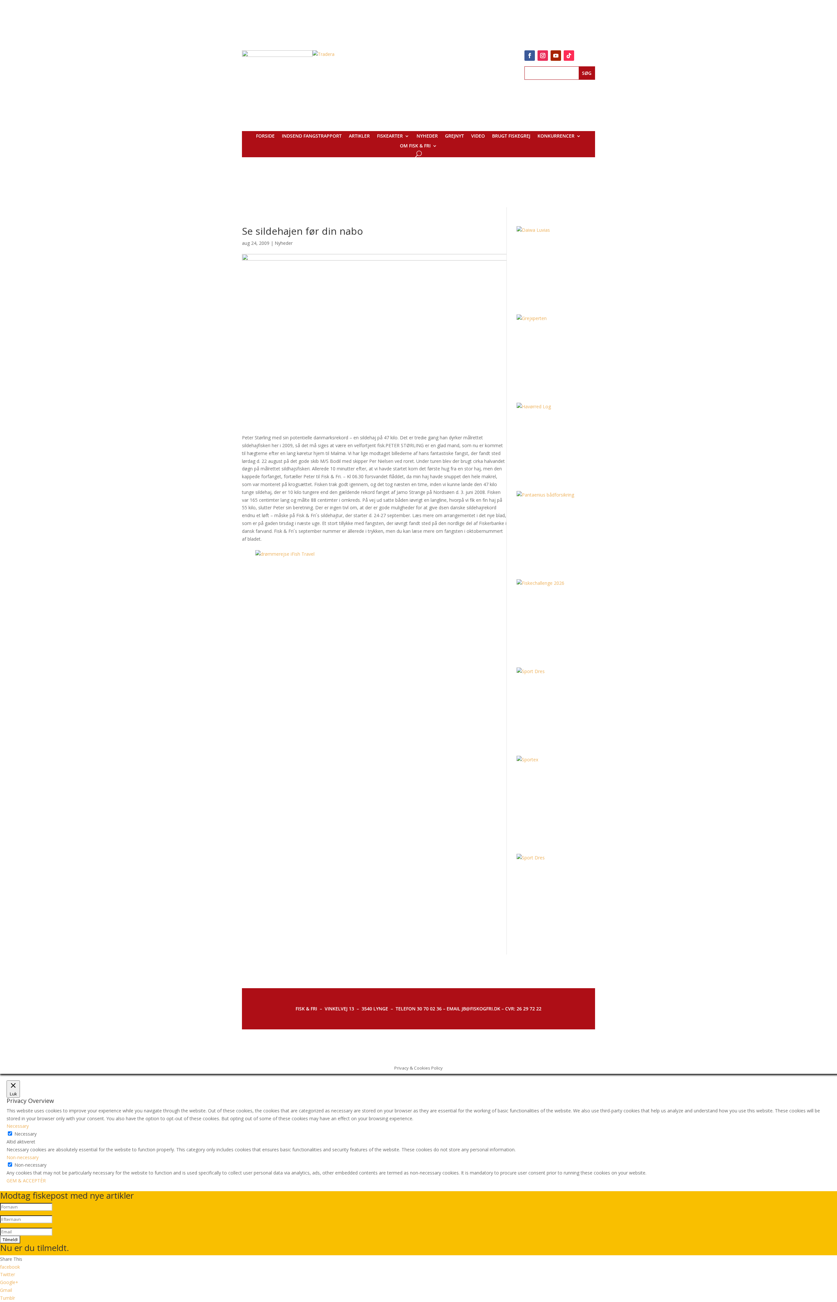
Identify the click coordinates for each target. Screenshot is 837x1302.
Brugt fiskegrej (511, 136)
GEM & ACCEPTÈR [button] (26, 1180)
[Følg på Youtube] (556, 55)
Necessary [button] (18, 1126)
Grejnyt (454, 136)
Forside (265, 136)
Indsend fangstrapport (312, 136)
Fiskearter (390, 136)
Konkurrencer (556, 136)
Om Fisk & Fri (415, 146)
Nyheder (427, 136)
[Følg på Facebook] (529, 55)
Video (478, 136)
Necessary (25, 1134)
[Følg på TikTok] (569, 55)
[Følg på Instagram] (543, 55)
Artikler (359, 136)
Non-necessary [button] (23, 1157)
